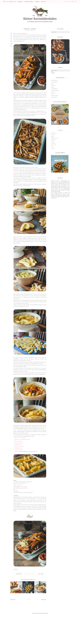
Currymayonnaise (18, 444)
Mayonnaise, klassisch (19, 442)
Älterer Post (44, 599)
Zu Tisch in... (53, 148)
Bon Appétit (53, 134)
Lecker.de (52, 141)
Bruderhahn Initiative (54, 80)
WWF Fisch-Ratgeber (54, 95)
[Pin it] (11, 39)
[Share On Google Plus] (11, 41)
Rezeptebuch (53, 143)
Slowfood (52, 93)
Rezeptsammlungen (28, 1)
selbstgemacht (19, 103)
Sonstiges (37, 1)
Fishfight (52, 87)
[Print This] (11, 46)
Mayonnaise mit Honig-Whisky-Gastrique (22, 439)
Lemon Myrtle (18, 484)
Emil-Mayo (40, 103)
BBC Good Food (53, 133)
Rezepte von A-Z (12, 1)
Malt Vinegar (39, 112)
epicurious (52, 136)
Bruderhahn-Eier (28, 108)
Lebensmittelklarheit (54, 88)
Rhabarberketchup (18, 448)
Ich (6, 1)
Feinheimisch (53, 85)
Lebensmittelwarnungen (55, 90)
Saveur (52, 146)
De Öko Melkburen (54, 82)
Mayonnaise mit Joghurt (19, 446)
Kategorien (20, 1)
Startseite (28, 599)
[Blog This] (11, 44)
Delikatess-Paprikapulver (21, 483)
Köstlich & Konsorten (54, 138)
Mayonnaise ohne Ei (18, 441)
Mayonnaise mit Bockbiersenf (20, 437)
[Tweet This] (11, 36)
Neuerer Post (12, 599)
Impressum (43, 1)
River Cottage (53, 144)
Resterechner (53, 92)
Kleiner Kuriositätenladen (43, 613)
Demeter (52, 83)
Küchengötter (53, 139)
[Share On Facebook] (11, 34)
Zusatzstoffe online (54, 97)
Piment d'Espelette (23, 486)
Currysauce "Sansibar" (19, 449)
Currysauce (17, 451)
